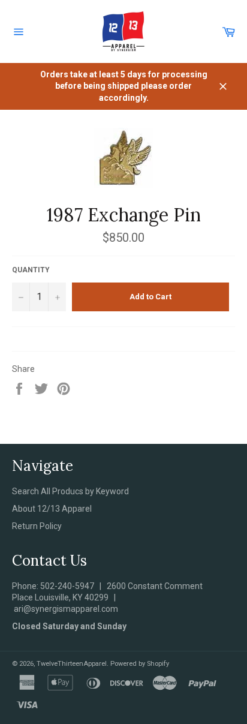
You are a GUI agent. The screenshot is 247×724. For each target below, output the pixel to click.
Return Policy (37, 526)
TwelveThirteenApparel (72, 664)
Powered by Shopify (139, 664)
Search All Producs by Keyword (70, 491)
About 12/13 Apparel (52, 508)
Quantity (31, 270)
